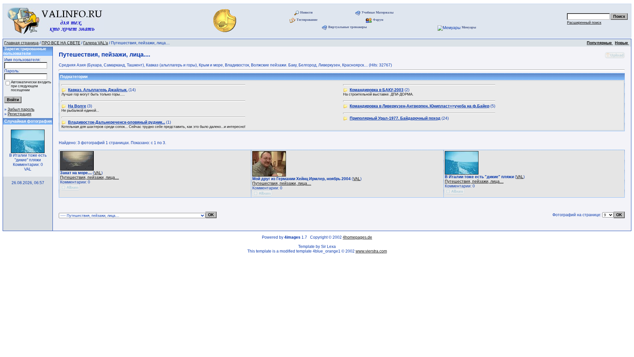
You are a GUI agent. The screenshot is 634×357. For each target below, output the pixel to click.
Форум (378, 19)
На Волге (77, 106)
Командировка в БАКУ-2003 (377, 90)
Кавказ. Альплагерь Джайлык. (97, 90)
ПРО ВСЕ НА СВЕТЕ (61, 43)
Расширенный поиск (584, 22)
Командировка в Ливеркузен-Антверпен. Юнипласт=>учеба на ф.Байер (419, 106)
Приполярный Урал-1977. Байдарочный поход (395, 118)
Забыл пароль (21, 109)
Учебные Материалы (378, 12)
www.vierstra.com (371, 251)
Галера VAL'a (95, 43)
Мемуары (469, 27)
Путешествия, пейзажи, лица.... (89, 177)
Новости (306, 12)
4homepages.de (357, 237)
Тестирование (307, 19)
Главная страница (21, 43)
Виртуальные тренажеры (347, 27)
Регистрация (19, 114)
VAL (97, 173)
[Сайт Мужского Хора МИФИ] (225, 34)
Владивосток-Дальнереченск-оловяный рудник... (116, 122)
